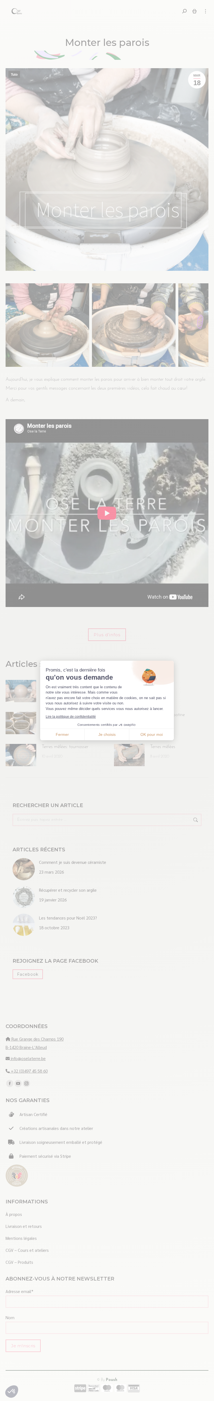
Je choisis (107, 734)
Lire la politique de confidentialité (71, 717)
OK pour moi (151, 734)
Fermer (62, 734)
